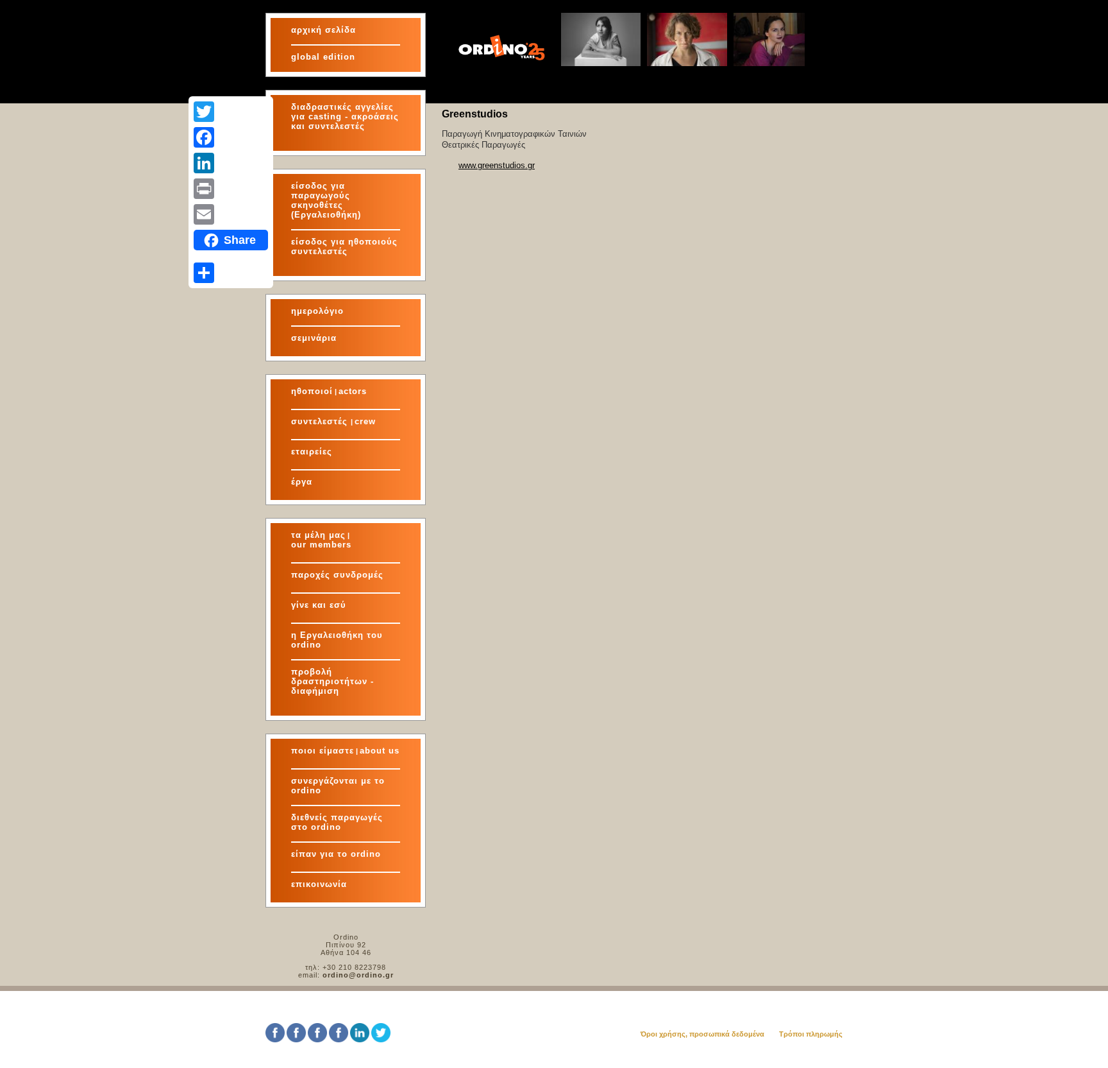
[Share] (231, 273)
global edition (323, 57)
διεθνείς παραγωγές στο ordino (337, 822)
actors (353, 391)
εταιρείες (311, 451)
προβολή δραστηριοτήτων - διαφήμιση (332, 681)
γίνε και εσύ (318, 605)
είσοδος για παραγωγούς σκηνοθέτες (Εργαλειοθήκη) (326, 200)
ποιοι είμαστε (322, 750)
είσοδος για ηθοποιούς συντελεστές (344, 246)
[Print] (231, 189)
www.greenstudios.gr (496, 165)
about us (379, 750)
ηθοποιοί (312, 391)
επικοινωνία (319, 884)
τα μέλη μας (318, 535)
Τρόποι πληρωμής (811, 1034)
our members (321, 544)
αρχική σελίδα (323, 30)
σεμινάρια (314, 338)
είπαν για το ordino (336, 854)
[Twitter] (231, 112)
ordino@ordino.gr (358, 975)
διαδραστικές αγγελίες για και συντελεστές (345, 116)
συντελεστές (321, 421)
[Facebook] (231, 137)
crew (365, 421)
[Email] (231, 214)
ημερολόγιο (317, 311)
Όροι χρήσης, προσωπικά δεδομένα (702, 1034)
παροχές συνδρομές (337, 575)
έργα (301, 482)
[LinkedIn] (231, 163)
